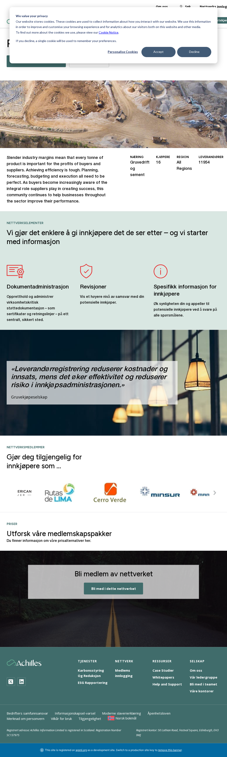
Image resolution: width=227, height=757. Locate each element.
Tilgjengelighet (89, 718)
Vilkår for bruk (61, 718)
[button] (214, 492)
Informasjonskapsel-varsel (75, 713)
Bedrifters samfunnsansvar (27, 713)
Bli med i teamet (203, 684)
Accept (158, 52)
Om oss (162, 6)
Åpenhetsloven (159, 713)
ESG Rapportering (93, 682)
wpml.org (81, 750)
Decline (194, 52)
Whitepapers (163, 677)
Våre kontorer (202, 691)
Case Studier (163, 670)
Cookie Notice (108, 32)
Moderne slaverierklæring (121, 713)
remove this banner (170, 750)
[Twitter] (11, 681)
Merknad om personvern (25, 718)
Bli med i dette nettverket (113, 588)
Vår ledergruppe (203, 677)
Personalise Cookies (123, 52)
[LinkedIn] (21, 681)
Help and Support (167, 684)
